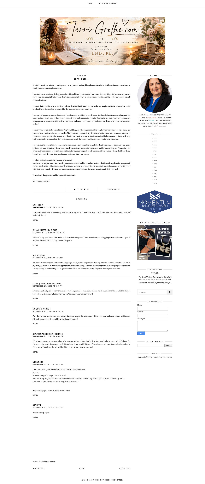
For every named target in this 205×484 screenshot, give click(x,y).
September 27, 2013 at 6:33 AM (48, 207)
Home (89, 3)
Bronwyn (37, 405)
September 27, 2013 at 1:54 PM (48, 258)
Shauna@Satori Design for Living (48, 333)
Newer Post (38, 468)
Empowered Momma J (42, 308)
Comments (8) (114, 189)
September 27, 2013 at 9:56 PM (48, 336)
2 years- (155, 273)
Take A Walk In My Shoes (99, 480)
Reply (35, 220)
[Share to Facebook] (78, 189)
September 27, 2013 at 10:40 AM (48, 233)
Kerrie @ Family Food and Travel (47, 283)
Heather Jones (39, 255)
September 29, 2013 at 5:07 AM (48, 408)
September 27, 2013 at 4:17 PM (48, 286)
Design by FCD (116, 480)
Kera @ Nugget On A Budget (45, 230)
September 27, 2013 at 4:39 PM (48, 311)
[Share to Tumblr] (84, 189)
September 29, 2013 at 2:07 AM (48, 364)
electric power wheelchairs (59, 390)
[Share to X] (75, 189)
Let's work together (108, 3)
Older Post (124, 468)
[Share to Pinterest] (81, 189)
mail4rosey (38, 205)
